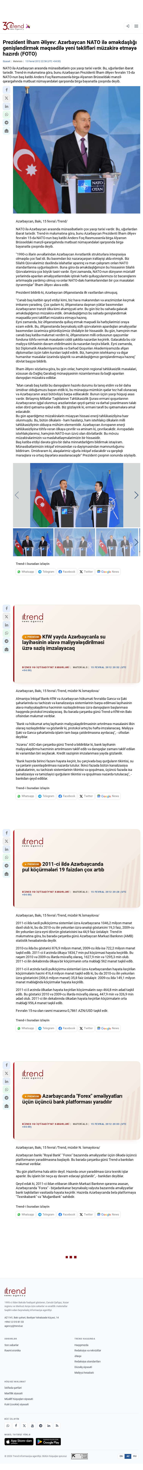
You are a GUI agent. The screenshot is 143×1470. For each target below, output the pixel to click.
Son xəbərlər (11, 1345)
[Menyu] (136, 26)
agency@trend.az (13, 1326)
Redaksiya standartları (87, 1361)
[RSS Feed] (57, 1425)
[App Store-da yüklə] (19, 1441)
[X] (24, 1425)
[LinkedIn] (48, 1425)
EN (121, 1456)
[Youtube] (32, 1425)
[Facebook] (16, 1425)
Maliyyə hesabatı (84, 1372)
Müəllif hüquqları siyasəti (18, 1398)
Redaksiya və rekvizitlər (87, 1350)
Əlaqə (77, 1356)
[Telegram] (40, 1425)
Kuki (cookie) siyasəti (16, 1404)
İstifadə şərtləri (13, 1387)
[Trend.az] (16, 26)
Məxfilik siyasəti (13, 1393)
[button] (6, 89)
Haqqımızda (81, 1345)
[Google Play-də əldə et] (48, 1441)
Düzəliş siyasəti (83, 1367)
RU (134, 1456)
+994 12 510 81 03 (14, 1321)
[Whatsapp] (7, 1425)
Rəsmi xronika (12, 1350)
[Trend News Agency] (14, 1292)
